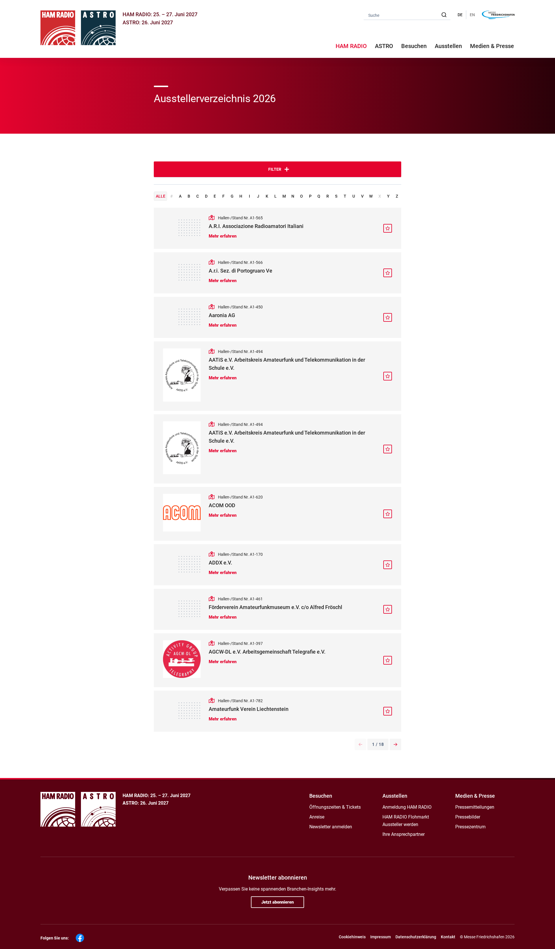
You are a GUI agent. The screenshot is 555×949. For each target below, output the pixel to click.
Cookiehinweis (352, 937)
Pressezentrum (470, 827)
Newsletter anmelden (330, 827)
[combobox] (407, 15)
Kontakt (448, 937)
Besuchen (320, 796)
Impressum (380, 937)
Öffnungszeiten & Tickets (335, 807)
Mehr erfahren (222, 236)
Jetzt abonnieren (277, 902)
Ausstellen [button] (448, 46)
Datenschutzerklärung (415, 937)
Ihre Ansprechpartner (403, 834)
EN (472, 14)
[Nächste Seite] (395, 744)
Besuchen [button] (414, 46)
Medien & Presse (492, 46)
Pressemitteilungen (474, 807)
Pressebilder (467, 817)
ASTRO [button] (384, 46)
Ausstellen (394, 796)
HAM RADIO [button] (351, 46)
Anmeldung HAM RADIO (407, 807)
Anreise (316, 817)
